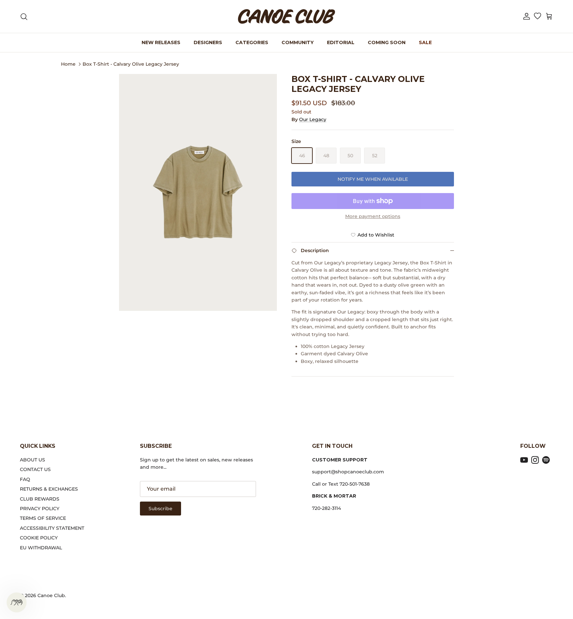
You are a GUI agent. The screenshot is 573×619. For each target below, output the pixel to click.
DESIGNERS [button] (208, 42)
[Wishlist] (537, 16)
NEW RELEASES (161, 42)
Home (68, 64)
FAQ (25, 479)
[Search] (24, 17)
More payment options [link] (372, 216)
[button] (527, 16)
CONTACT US (35, 469)
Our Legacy (312, 119)
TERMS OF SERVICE (43, 518)
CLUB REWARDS (39, 499)
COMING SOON (387, 42)
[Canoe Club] (286, 16)
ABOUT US (32, 460)
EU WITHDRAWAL (41, 548)
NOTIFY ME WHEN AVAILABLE (373, 179)
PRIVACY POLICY (39, 509)
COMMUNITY (298, 42)
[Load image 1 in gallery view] (198, 192)
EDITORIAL (340, 42)
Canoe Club (51, 595)
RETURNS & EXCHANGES (49, 489)
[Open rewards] (17, 602)
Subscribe (160, 509)
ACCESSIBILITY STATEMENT (52, 528)
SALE (425, 42)
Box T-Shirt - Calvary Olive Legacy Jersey (131, 64)
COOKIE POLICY (39, 538)
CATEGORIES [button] (251, 42)
